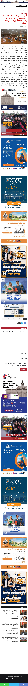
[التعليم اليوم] (18, 6)
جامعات (22, 13)
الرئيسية (25, 10)
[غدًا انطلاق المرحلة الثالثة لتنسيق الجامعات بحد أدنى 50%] (23, 618)
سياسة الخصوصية (12, 678)
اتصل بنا (6, 678)
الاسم (25, 348)
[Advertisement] (14, 658)
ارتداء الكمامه (20, 318)
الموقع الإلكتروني (24, 358)
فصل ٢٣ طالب (10, 318)
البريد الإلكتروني (23, 353)
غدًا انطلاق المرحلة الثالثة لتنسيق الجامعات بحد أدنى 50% (11, 617)
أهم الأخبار (21, 10)
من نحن (17, 678)
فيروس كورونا (4, 318)
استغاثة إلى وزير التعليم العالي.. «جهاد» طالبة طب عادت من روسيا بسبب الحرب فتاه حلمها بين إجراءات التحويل (10, 612)
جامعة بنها (14, 318)
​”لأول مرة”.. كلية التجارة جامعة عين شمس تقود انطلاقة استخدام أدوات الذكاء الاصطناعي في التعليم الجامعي (10, 632)
